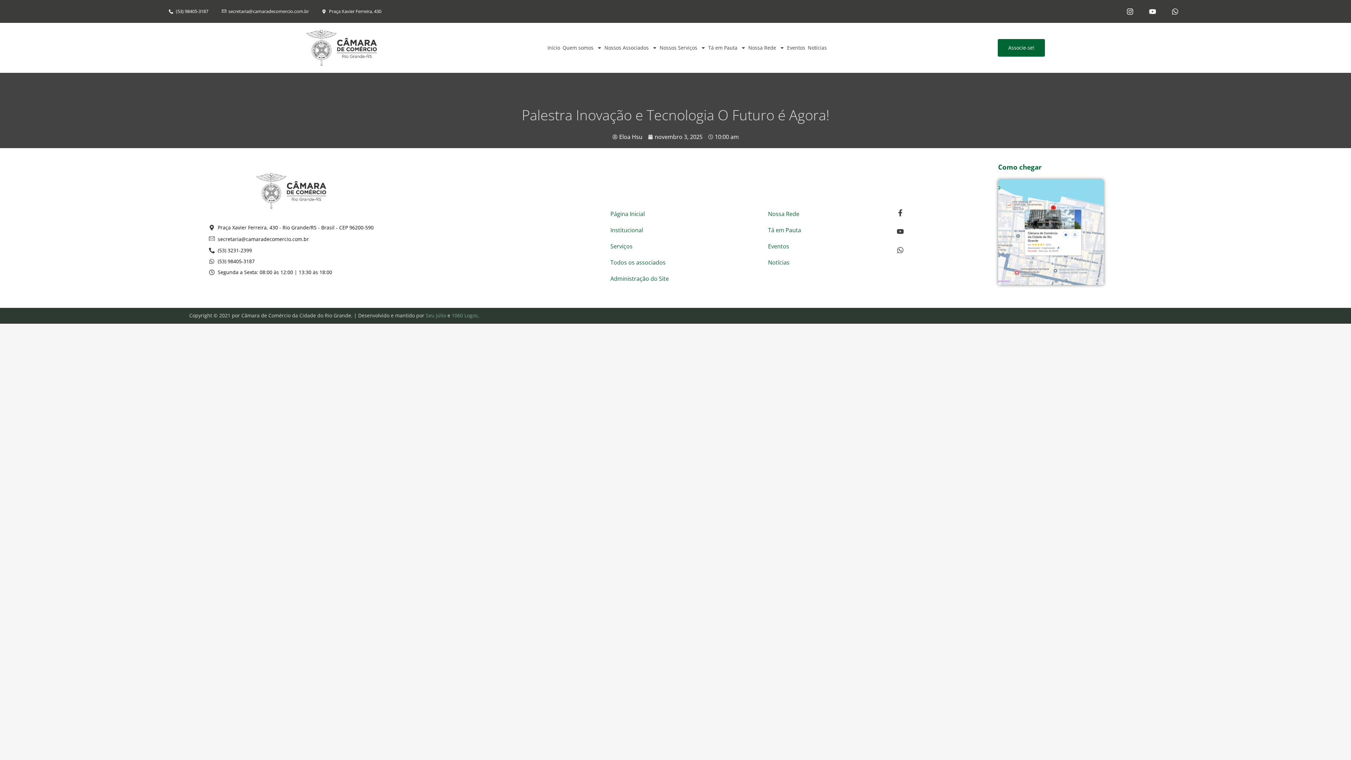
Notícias (817, 47)
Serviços (621, 246)
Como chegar (1020, 167)
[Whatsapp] (1175, 12)
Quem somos (578, 47)
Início (553, 47)
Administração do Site (639, 279)
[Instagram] (1130, 12)
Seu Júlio (436, 315)
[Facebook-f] (900, 213)
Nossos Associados (626, 47)
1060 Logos (465, 315)
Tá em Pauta (722, 47)
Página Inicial (627, 214)
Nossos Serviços (678, 47)
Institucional (626, 230)
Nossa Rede (762, 47)
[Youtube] (1153, 12)
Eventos (796, 47)
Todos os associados (638, 262)
